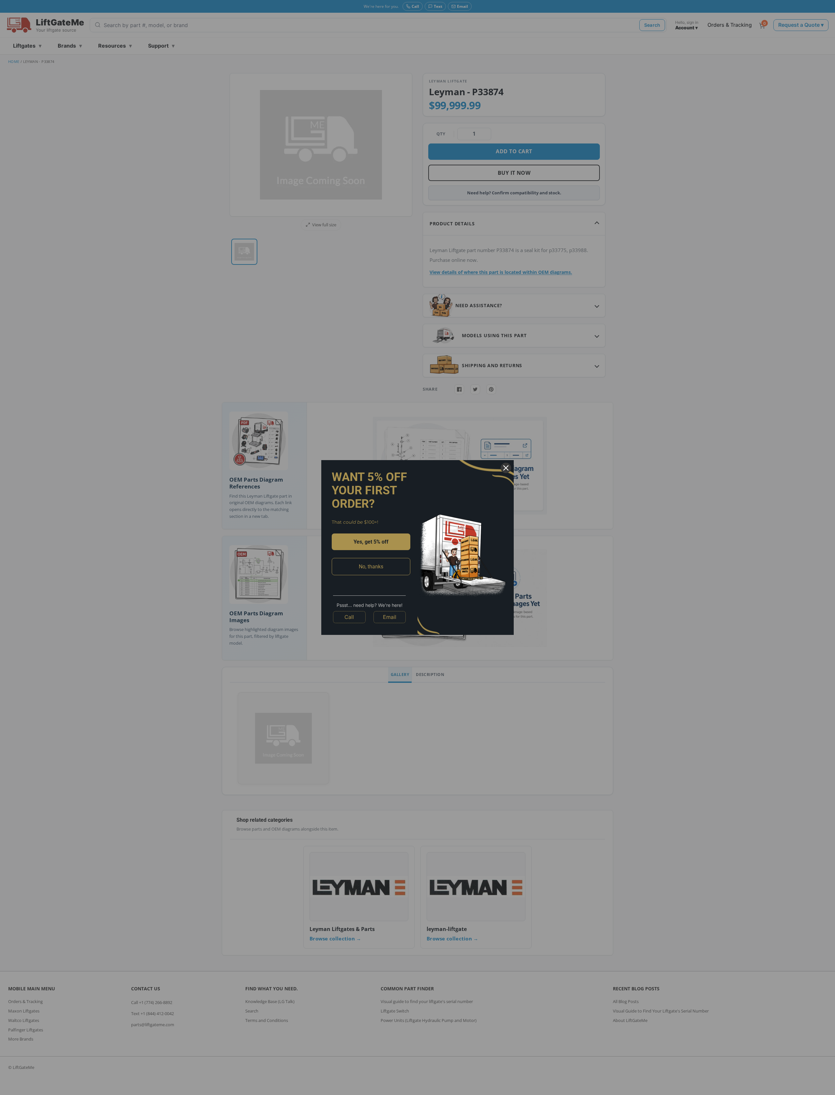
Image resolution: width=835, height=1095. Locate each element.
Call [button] (349, 617)
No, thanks (371, 566)
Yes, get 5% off (371, 542)
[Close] (506, 468)
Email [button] (389, 617)
